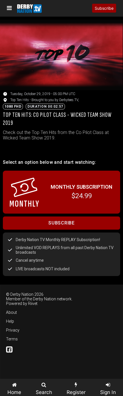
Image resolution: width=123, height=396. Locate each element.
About (11, 312)
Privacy (12, 330)
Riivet (32, 303)
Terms (12, 339)
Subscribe (104, 8)
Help (10, 321)
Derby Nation (44, 299)
